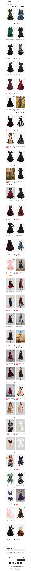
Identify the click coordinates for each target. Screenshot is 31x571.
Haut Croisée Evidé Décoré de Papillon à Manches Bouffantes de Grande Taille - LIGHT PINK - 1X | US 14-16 (20, 415)
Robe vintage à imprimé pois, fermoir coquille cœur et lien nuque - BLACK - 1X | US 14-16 (20, 128)
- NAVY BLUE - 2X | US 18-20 (10, 503)
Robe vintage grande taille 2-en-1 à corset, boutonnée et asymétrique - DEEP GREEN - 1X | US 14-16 (10, 22)
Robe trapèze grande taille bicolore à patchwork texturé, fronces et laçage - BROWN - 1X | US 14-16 (10, 146)
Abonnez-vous (21, 559)
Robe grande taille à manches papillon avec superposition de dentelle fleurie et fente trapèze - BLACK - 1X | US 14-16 (20, 181)
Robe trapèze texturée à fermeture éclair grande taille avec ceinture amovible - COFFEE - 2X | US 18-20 (20, 520)
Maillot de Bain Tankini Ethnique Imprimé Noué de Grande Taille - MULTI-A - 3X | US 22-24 (10, 468)
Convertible (22, 550)
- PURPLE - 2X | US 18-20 (20, 503)
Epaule (19, 552)
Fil (6, 552)
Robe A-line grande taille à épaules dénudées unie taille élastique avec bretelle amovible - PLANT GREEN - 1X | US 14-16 (20, 109)
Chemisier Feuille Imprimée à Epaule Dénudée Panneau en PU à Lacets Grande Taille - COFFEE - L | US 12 (10, 415)
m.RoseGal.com (10, 1)
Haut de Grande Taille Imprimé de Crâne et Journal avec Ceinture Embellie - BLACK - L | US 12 (10, 433)
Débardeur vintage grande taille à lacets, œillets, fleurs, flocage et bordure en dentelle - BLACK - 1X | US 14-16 (10, 128)
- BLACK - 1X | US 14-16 (19, 74)
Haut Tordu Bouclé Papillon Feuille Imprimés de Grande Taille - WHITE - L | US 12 (20, 433)
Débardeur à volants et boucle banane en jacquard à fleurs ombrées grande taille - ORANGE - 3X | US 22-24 (20, 538)
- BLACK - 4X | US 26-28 (20, 485)
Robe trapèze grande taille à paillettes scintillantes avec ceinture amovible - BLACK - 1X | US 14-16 (20, 200)
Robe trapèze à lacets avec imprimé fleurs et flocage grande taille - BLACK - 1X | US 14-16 (20, 146)
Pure (12, 550)
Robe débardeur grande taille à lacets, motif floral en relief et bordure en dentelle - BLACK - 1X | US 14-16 (20, 163)
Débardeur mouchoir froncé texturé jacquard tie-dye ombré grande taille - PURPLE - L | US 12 (20, 468)
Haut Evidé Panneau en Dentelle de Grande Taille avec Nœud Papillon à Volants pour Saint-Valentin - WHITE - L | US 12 (20, 450)
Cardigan (8, 550)
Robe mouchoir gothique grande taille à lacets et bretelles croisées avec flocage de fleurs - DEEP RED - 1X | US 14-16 (10, 363)
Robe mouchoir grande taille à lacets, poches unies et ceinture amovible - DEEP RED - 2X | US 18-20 (10, 398)
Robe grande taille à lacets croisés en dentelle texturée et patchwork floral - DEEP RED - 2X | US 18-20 (20, 291)
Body (15, 552)
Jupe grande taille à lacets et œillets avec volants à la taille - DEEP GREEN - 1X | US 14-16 (10, 181)
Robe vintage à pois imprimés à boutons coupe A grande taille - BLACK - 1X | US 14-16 (10, 163)
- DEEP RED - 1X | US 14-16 (10, 200)
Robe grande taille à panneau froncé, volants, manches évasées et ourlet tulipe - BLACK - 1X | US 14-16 (20, 39)
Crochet (10, 552)
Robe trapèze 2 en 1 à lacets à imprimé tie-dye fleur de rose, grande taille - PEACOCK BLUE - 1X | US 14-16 (20, 22)
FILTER (22, 6)
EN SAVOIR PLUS (15, 544)
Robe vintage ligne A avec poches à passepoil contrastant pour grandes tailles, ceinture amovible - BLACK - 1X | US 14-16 (10, 235)
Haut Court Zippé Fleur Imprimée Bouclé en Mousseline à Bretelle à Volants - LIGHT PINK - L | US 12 (10, 272)
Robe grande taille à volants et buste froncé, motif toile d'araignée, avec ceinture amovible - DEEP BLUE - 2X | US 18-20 (20, 363)
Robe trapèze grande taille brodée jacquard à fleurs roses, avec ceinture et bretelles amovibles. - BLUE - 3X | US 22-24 (20, 272)
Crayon (16, 550)
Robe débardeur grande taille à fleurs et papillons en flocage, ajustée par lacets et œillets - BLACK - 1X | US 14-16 (20, 235)
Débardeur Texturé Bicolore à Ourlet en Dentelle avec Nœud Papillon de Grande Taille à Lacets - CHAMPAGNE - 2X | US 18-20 (20, 398)
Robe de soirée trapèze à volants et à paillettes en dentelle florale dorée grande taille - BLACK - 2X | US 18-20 (20, 380)
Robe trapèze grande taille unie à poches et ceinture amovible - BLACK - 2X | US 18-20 (10, 538)
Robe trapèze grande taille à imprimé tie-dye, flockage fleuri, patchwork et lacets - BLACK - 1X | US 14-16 (10, 109)
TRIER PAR (14, 6)
